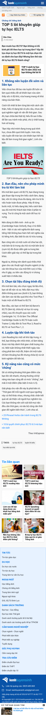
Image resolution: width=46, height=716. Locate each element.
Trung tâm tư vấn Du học (13, 575)
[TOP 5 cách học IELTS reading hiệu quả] (12, 477)
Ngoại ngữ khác (9, 596)
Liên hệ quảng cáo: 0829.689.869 (20, 686)
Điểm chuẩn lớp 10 (10, 670)
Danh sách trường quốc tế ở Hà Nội (17, 618)
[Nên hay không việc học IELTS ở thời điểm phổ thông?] (12, 530)
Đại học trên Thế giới (11, 614)
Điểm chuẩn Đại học (11, 662)
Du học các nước (9, 566)
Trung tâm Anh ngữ (10, 592)
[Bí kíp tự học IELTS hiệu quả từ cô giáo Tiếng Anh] (34, 530)
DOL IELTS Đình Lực (11, 600)
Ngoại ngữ (21, 8)
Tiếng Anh (31, 8)
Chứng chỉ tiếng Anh (11, 588)
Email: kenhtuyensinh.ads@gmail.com (22, 690)
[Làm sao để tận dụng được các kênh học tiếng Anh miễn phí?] (12, 503)
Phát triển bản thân (10, 635)
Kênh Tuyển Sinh (8, 8)
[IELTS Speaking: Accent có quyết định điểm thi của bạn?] (34, 503)
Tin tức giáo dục (9, 557)
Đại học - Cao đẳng (10, 610)
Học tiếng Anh (8, 584)
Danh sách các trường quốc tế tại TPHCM (20, 622)
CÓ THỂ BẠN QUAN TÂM (13, 705)
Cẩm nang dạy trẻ (9, 653)
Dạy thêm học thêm (17, 15)
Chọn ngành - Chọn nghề (12, 631)
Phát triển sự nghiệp (10, 640)
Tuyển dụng (7, 644)
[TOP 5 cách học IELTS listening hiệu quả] (34, 477)
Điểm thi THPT (8, 666)
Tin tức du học (8, 571)
